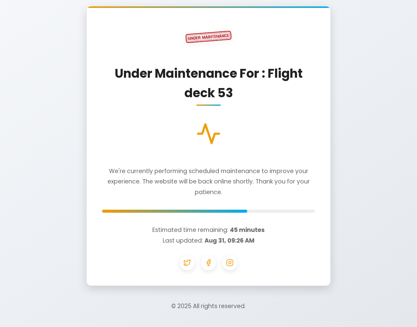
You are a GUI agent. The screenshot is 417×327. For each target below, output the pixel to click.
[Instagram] (230, 262)
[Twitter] (187, 262)
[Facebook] (208, 262)
